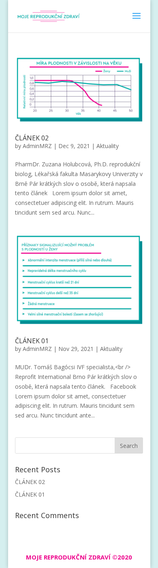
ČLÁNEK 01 (32, 340)
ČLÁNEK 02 (32, 137)
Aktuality (107, 146)
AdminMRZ (37, 146)
